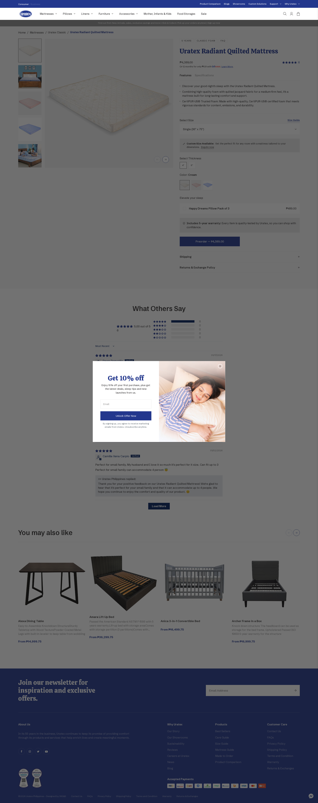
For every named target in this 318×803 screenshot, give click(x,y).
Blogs (227, 3)
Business (35, 4)
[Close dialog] (220, 366)
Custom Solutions (257, 3)
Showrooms (239, 3)
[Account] (291, 13)
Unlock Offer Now (126, 415)
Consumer (23, 4)
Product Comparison (210, 3)
